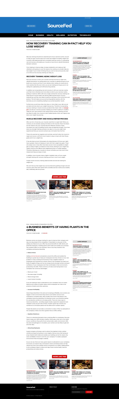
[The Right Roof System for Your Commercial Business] (36, 184)
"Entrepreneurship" (77, 61)
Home (27, 40)
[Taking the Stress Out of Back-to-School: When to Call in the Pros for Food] (82, 184)
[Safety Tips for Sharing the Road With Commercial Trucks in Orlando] (59, 184)
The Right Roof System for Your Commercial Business (81, 63)
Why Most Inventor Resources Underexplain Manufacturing (82, 99)
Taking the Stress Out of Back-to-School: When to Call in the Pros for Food (82, 89)
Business (75, 75)
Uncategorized (76, 97)
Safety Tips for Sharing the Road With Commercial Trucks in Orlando (82, 77)
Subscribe (89, 391)
